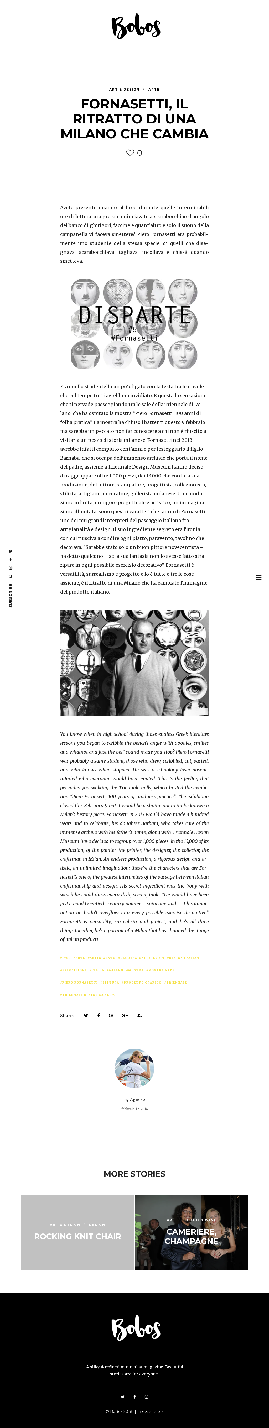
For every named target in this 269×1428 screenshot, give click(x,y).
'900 (67, 958)
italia (98, 970)
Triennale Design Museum (89, 995)
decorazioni (133, 958)
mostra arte (161, 970)
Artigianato (103, 958)
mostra (136, 970)
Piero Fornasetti (80, 982)
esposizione (74, 970)
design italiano (185, 958)
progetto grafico (143, 982)
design (157, 958)
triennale (177, 982)
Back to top (149, 1411)
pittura (111, 982)
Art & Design (125, 89)
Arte (154, 89)
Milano (116, 970)
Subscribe (10, 596)
